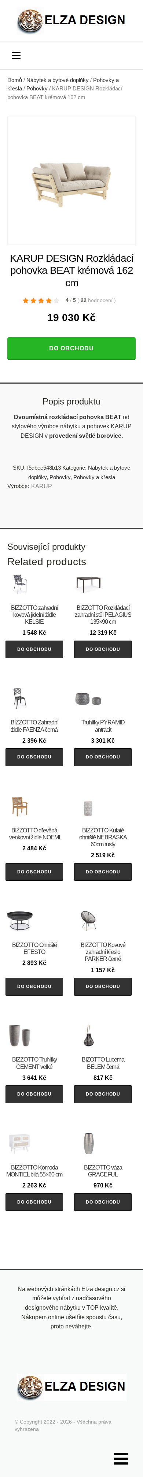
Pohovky (37, 89)
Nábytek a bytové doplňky (57, 80)
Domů (14, 80)
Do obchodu (71, 348)
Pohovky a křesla (94, 477)
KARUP (41, 486)
